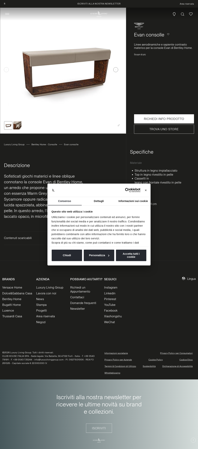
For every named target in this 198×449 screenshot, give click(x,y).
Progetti (41, 310)
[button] (7, 14)
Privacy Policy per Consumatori (176, 353)
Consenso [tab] (64, 200)
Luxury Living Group (14, 144)
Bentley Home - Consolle (44, 144)
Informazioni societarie (116, 353)
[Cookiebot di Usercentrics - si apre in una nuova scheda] (130, 190)
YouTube (110, 305)
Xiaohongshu (113, 316)
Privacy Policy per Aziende (118, 359)
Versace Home (12, 287)
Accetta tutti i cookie (131, 255)
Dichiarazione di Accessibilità (177, 366)
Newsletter (77, 308)
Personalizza (97, 255)
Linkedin (110, 293)
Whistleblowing (112, 373)
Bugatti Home (11, 305)
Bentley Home (11, 299)
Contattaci (77, 297)
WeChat (109, 322)
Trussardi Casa (12, 316)
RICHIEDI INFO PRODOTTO (164, 119)
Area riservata (45, 316)
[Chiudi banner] (146, 190)
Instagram (110, 287)
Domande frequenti (83, 303)
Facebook (111, 310)
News (40, 299)
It (4, 3)
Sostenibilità (149, 366)
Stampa (41, 305)
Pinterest (110, 299)
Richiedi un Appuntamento (80, 289)
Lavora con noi (46, 293)
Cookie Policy (155, 359)
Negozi (41, 322)
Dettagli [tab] (99, 200)
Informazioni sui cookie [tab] (133, 200)
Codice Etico (186, 359)
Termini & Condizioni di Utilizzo (120, 366)
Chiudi (67, 255)
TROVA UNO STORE (164, 129)
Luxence (8, 310)
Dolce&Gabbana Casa (17, 293)
